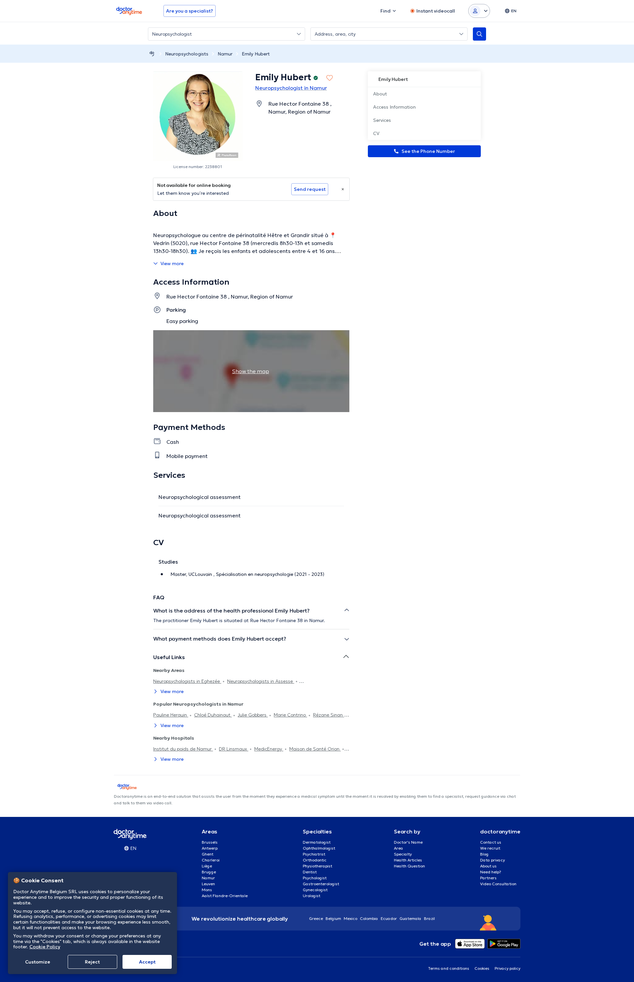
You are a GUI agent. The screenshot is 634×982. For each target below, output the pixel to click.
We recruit (490, 848)
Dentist (310, 871)
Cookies (482, 968)
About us (488, 865)
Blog (484, 854)
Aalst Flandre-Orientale (225, 895)
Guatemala (410, 918)
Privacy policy (507, 968)
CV (376, 133)
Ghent (207, 854)
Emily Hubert (256, 54)
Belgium (333, 918)
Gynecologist (315, 889)
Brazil (429, 918)
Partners (488, 877)
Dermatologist (317, 842)
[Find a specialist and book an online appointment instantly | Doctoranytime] (152, 53)
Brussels (210, 842)
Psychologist (315, 877)
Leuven (208, 883)
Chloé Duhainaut (213, 715)
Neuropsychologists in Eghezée (187, 681)
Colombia (369, 918)
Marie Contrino (290, 715)
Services (382, 120)
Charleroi (211, 860)
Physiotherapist (317, 865)
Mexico (350, 918)
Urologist (311, 895)
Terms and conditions (448, 968)
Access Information (394, 107)
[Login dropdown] (479, 11)
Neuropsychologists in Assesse (260, 681)
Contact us (490, 842)
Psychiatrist (314, 854)
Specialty (403, 854)
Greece (316, 918)
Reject (92, 962)
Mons (207, 889)
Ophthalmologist (319, 848)
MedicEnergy (268, 749)
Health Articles (408, 860)
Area (398, 848)
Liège (207, 865)
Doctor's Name (408, 842)
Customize (37, 962)
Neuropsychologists (186, 54)
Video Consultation (498, 883)
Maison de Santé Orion (315, 749)
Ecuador (389, 918)
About (380, 94)
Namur (225, 54)
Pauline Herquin (170, 715)
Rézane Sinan (328, 715)
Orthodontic (315, 860)
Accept (147, 962)
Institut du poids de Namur (183, 749)
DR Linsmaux (233, 749)
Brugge (209, 871)
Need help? (490, 871)
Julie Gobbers (253, 715)
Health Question (409, 865)
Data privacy (492, 860)
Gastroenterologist (321, 883)
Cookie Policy (44, 947)
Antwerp (210, 848)
